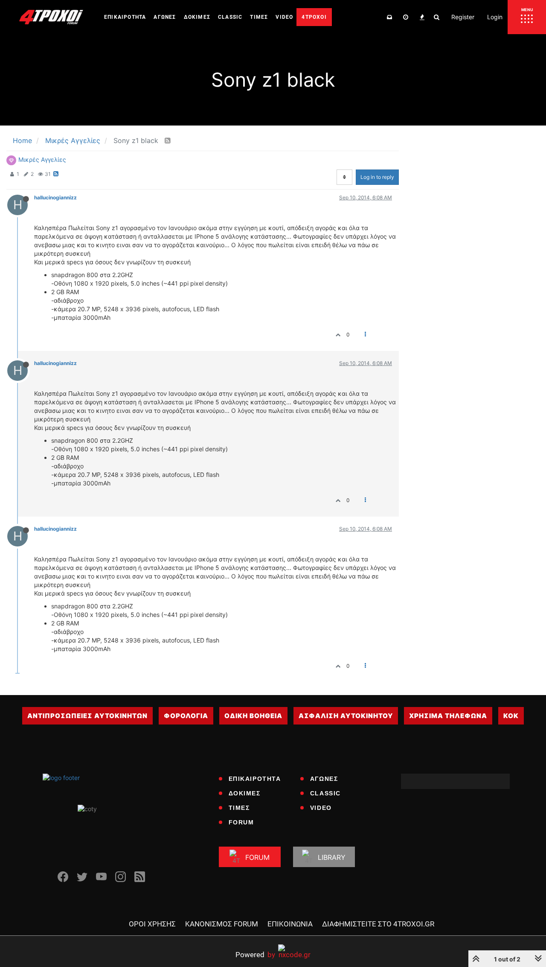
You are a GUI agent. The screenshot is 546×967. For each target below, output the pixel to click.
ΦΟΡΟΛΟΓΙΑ (186, 716)
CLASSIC (325, 793)
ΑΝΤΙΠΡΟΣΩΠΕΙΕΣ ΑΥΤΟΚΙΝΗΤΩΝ (87, 716)
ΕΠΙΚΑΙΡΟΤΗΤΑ (255, 778)
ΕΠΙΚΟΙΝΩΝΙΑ (290, 924)
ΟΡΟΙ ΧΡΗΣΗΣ (152, 924)
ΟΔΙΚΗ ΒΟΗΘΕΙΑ (253, 716)
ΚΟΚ (511, 716)
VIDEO (321, 807)
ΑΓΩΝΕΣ (324, 778)
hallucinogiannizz (55, 197)
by (255, 954)
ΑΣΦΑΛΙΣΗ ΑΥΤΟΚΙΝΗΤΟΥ (346, 716)
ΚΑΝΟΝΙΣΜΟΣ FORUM (221, 924)
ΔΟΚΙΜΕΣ (245, 793)
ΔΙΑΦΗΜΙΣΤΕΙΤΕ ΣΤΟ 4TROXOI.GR (378, 924)
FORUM (241, 822)
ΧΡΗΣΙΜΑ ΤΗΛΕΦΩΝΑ (448, 716)
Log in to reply (377, 177)
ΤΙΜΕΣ (239, 807)
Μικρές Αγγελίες (42, 159)
